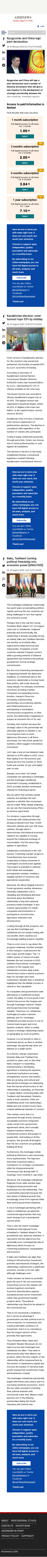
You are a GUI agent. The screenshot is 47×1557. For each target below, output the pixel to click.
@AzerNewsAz (19, 290)
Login (41, 26)
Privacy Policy (10, 1536)
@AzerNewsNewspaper (23, 296)
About (5, 1520)
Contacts (7, 1525)
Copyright (27, 1536)
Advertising (23, 1525)
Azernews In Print (12, 1530)
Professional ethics (23, 1520)
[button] (3, 39)
